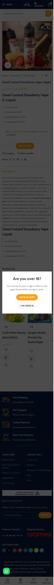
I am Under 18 (27, 306)
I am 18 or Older (27, 297)
